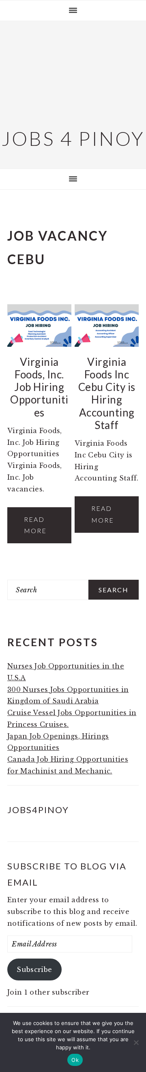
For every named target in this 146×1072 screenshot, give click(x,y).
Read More (35, 525)
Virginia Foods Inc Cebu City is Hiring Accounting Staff (106, 393)
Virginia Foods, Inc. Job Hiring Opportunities (39, 387)
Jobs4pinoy (38, 809)
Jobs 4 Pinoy (73, 138)
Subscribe (34, 969)
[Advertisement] (73, 73)
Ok (75, 1060)
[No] (136, 1042)
